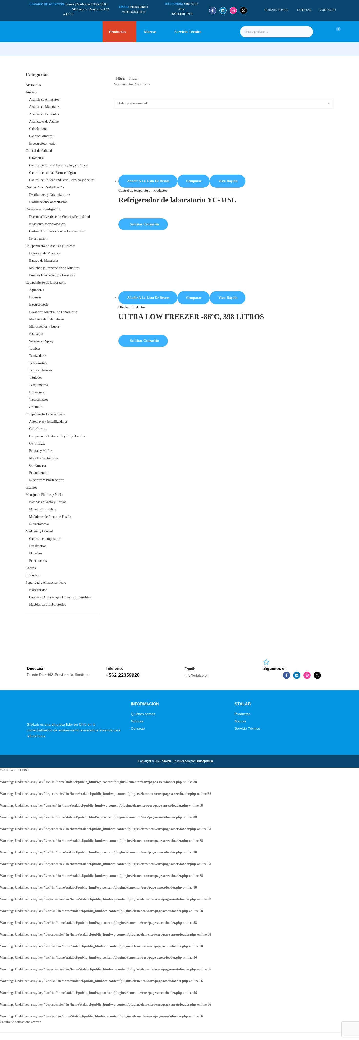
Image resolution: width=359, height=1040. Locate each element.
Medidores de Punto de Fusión (50, 517)
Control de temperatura (134, 190)
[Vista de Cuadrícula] (115, 95)
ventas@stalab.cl (133, 12)
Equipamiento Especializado (45, 414)
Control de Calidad (39, 151)
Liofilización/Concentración (48, 202)
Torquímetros (38, 385)
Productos (160, 190)
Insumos (31, 487)
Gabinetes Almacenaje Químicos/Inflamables (60, 597)
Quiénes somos (143, 714)
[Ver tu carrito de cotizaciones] (333, 31)
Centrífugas (37, 443)
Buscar (305, 31)
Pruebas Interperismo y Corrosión (52, 275)
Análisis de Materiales (44, 107)
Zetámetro (36, 407)
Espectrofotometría (42, 143)
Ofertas (123, 307)
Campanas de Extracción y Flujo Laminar (58, 436)
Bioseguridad (38, 590)
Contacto (138, 728)
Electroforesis (38, 304)
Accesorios (33, 85)
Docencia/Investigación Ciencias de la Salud (59, 216)
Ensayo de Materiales (43, 260)
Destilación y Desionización (45, 187)
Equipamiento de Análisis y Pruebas (50, 246)
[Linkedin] (223, 10)
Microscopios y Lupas (44, 326)
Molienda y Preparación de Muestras (54, 268)
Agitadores (36, 290)
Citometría (36, 158)
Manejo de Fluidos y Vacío (44, 495)
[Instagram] (233, 10)
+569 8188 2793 (181, 14)
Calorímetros (38, 429)
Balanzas (35, 297)
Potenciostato (38, 473)
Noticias (137, 721)
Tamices (34, 348)
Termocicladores (40, 370)
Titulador (35, 377)
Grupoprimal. (205, 761)
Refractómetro (39, 524)
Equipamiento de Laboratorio (46, 282)
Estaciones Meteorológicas (47, 224)
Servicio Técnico (247, 728)
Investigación (38, 238)
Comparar (193, 181)
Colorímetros (38, 129)
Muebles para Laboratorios (47, 604)
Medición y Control (39, 531)
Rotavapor (36, 334)
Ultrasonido (37, 392)
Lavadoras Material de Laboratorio (53, 312)
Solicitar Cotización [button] (144, 224)
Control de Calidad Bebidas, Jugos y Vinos (58, 165)
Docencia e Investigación (43, 209)
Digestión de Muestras (44, 253)
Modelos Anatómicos (43, 458)
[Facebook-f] (212, 10)
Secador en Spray (41, 341)
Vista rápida (227, 181)
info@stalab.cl (139, 7)
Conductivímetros (41, 136)
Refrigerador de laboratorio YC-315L (177, 200)
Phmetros (35, 553)
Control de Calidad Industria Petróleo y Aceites (61, 180)
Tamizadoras (37, 356)
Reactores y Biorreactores (46, 480)
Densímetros (37, 546)
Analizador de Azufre (44, 121)
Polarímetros (38, 560)
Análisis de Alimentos (44, 99)
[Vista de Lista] (118, 95)
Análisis (31, 92)
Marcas (240, 721)
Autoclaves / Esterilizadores (48, 421)
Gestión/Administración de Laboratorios (56, 231)
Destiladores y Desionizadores (49, 195)
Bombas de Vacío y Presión (48, 502)
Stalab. (166, 761)
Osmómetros (37, 465)
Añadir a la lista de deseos (148, 181)
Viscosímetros (38, 399)
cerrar (36, 1022)
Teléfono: (114, 668)
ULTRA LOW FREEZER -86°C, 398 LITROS (191, 316)
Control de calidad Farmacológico (52, 173)
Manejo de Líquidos (43, 509)
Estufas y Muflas (40, 451)
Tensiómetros (38, 363)
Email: (189, 669)
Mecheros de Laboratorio (46, 319)
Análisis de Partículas (44, 114)
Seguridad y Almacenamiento (46, 582)
